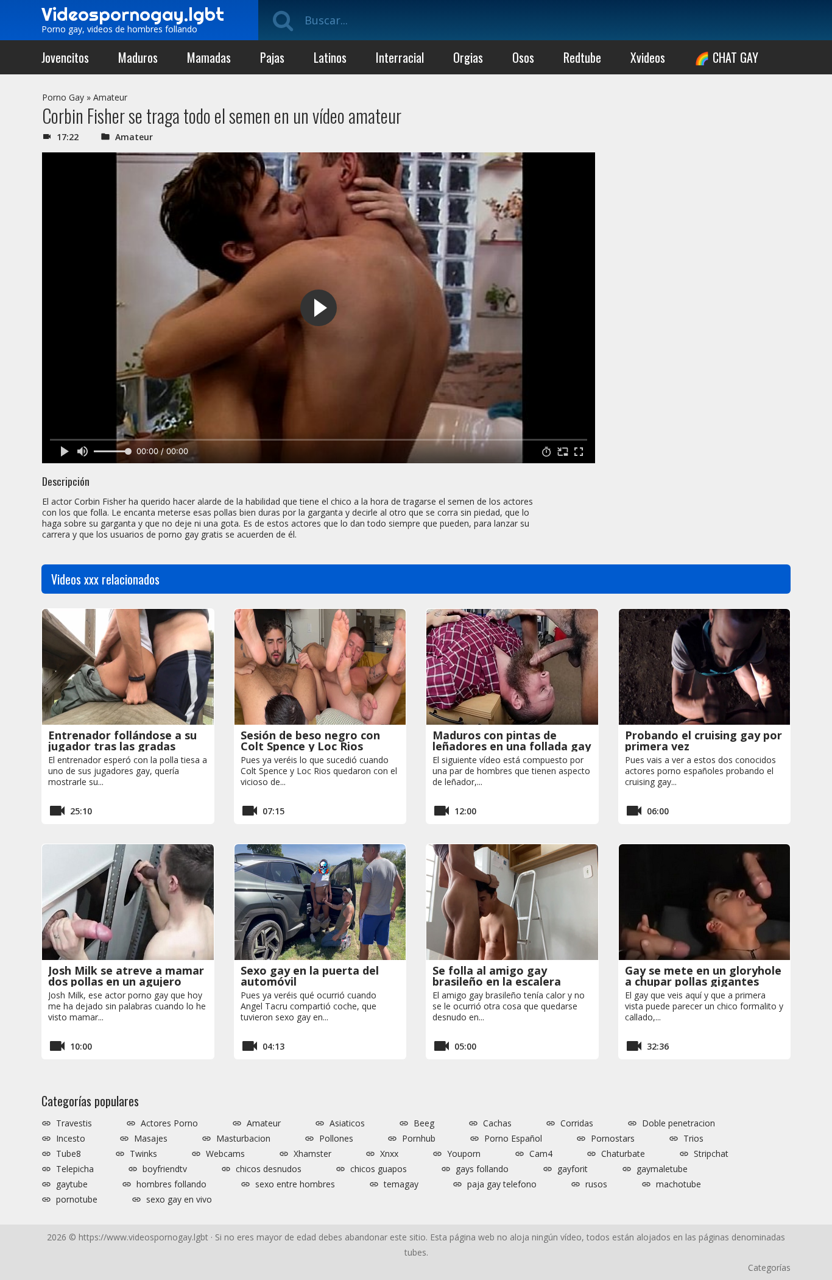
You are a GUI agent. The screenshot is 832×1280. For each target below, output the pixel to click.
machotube (678, 1184)
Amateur (110, 97)
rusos (596, 1184)
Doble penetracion (678, 1123)
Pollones (336, 1138)
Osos (523, 57)
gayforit (572, 1169)
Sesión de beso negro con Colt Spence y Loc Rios (310, 740)
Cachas (497, 1123)
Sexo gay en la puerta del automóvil (310, 976)
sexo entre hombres (295, 1184)
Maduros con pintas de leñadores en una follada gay (511, 740)
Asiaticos (347, 1123)
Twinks (143, 1154)
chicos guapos (378, 1169)
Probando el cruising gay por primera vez (703, 740)
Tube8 (68, 1154)
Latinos (330, 57)
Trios (693, 1138)
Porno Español (513, 1138)
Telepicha (75, 1169)
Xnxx (389, 1154)
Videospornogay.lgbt (132, 14)
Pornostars (613, 1138)
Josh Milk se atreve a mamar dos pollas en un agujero (126, 976)
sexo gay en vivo (179, 1199)
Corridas (576, 1123)
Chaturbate (623, 1154)
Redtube (582, 57)
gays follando (482, 1169)
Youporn (464, 1154)
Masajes (150, 1138)
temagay (401, 1184)
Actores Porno (169, 1123)
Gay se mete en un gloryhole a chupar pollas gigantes (703, 976)
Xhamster (312, 1154)
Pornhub (418, 1138)
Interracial (400, 57)
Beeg (424, 1123)
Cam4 (540, 1154)
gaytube (72, 1184)
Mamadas (209, 57)
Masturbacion (243, 1138)
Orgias (468, 57)
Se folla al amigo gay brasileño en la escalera (496, 976)
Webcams (225, 1154)
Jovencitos (65, 57)
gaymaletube (662, 1169)
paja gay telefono (502, 1184)
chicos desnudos (268, 1169)
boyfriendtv (165, 1169)
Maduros (138, 57)
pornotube (76, 1199)
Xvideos (647, 57)
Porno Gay (63, 97)
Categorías (769, 1267)
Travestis (74, 1123)
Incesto (70, 1138)
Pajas (272, 57)
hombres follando (171, 1184)
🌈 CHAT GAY (726, 57)
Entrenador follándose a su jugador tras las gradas (122, 740)
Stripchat (711, 1154)
